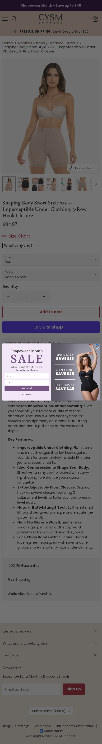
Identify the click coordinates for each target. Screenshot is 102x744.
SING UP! (27, 388)
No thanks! (27, 394)
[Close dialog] (97, 346)
